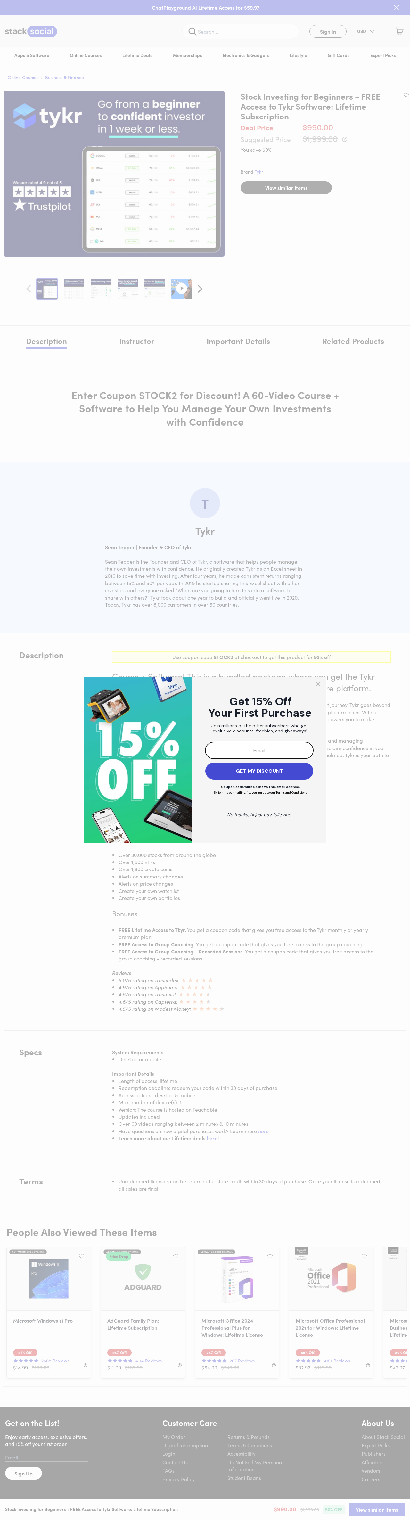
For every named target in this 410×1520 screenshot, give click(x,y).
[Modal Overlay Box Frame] (205, 760)
